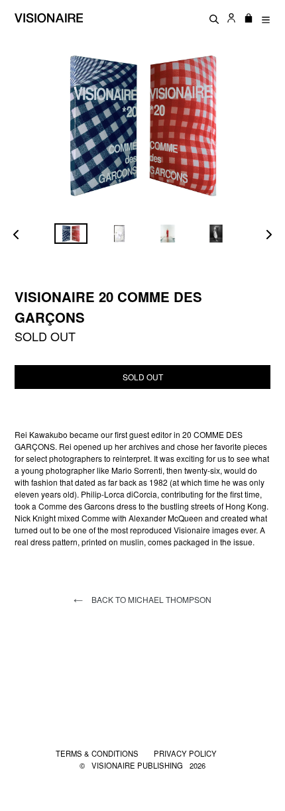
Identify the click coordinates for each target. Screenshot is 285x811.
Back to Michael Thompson (150, 599)
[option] (70, 233)
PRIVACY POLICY (185, 753)
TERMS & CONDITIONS (98, 753)
